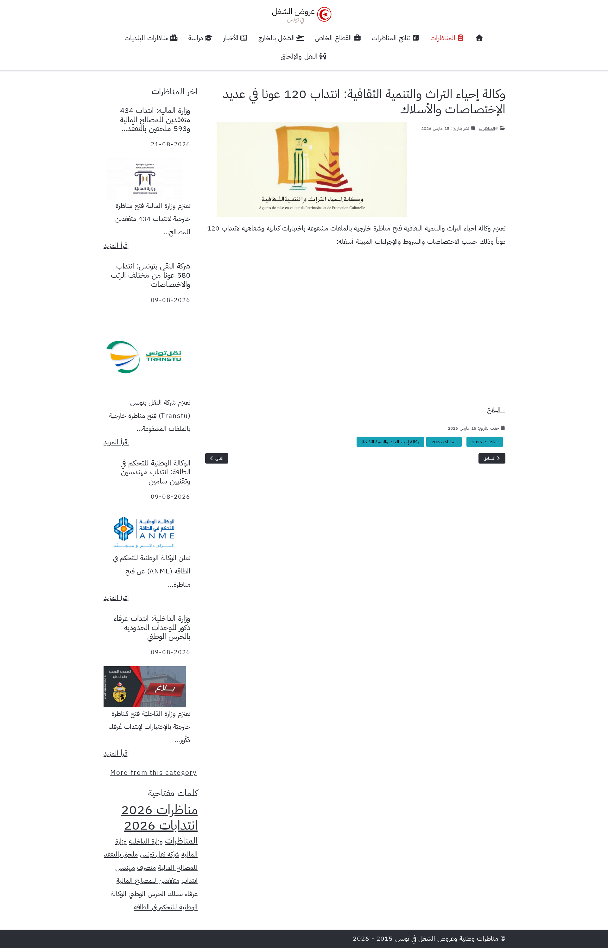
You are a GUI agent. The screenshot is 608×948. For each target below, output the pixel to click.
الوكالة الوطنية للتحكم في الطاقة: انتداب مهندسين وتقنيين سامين (155, 472)
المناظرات (487, 128)
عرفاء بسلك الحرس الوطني (163, 894)
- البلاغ (496, 410)
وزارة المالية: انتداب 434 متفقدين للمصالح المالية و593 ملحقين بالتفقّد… (155, 120)
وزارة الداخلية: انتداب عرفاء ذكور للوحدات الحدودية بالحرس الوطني (152, 627)
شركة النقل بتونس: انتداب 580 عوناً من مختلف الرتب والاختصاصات (150, 275)
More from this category (153, 773)
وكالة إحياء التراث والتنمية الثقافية (390, 442)
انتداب (189, 880)
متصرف (146, 868)
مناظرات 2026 (484, 442)
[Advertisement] (355, 328)
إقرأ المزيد (116, 245)
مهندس (125, 868)
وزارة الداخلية (146, 841)
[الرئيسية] (479, 38)
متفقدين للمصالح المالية (148, 880)
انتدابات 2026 (444, 442)
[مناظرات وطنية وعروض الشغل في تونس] (300, 14)
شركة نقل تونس (159, 854)
